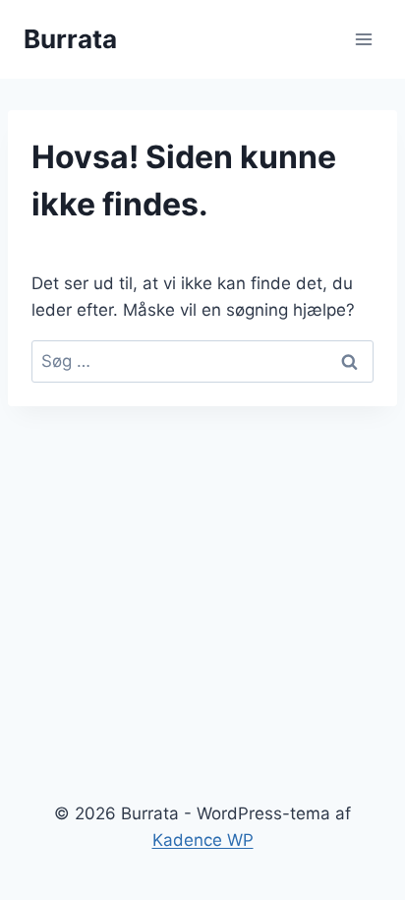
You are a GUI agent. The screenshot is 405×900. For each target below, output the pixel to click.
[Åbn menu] (363, 39)
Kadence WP (203, 840)
